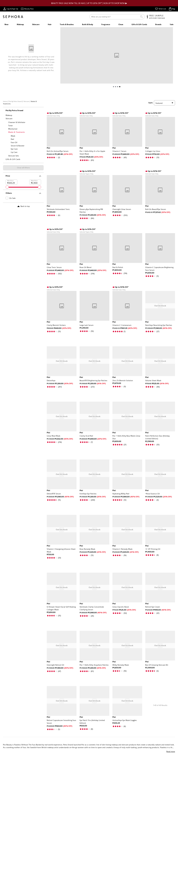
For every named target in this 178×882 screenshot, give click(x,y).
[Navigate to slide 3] (118, 87)
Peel (12, 139)
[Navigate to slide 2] (116, 87)
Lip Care (14, 152)
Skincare (26, 101)
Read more (170, 751)
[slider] (7, 187)
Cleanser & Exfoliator (16, 122)
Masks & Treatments (16, 132)
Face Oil (14, 142)
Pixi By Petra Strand (15, 101)
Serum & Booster (17, 145)
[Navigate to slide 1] (113, 87)
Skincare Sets (13, 156)
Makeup (9, 115)
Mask (13, 136)
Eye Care (14, 149)
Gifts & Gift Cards (13, 159)
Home (5, 101)
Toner (10, 125)
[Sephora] (13, 16)
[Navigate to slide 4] (120, 87)
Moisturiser (12, 129)
